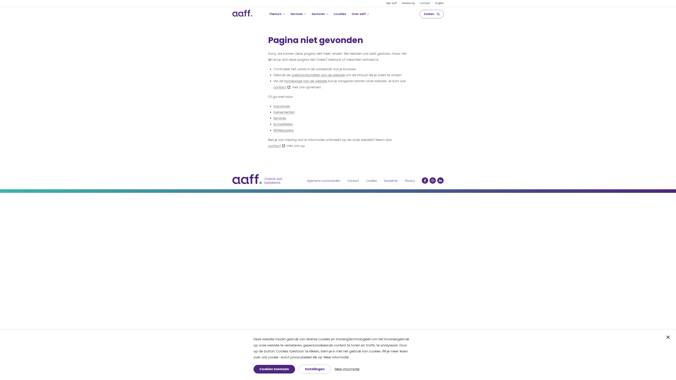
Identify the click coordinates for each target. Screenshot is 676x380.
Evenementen (284, 112)
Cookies (371, 181)
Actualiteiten (283, 124)
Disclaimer (391, 181)
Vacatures (281, 106)
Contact (425, 3)
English (439, 3)
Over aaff (359, 14)
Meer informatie (347, 369)
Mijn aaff (391, 3)
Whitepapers (283, 130)
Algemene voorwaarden (323, 181)
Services (296, 14)
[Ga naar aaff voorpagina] (242, 14)
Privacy (410, 181)
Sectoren (318, 14)
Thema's (275, 14)
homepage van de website (305, 81)
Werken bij (408, 3)
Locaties (340, 14)
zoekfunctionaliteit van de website (318, 75)
